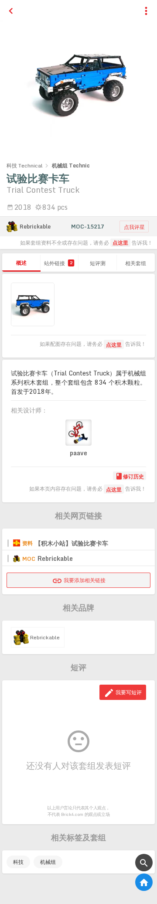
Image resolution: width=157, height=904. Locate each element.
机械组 (48, 862)
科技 (18, 862)
